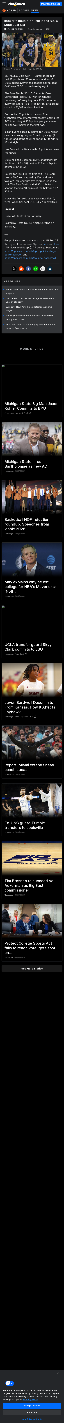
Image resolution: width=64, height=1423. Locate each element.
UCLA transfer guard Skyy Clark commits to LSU (28, 647)
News (35, 10)
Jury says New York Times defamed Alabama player (29, 309)
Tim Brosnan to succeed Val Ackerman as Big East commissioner (29, 885)
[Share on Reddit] (21, 268)
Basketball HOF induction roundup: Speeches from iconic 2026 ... (27, 524)
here (45, 244)
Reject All (32, 1412)
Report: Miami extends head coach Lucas (29, 767)
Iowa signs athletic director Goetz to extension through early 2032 (29, 317)
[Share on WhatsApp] (35, 268)
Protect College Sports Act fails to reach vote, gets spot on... (30, 948)
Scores (24, 10)
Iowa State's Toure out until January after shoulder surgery (32, 291)
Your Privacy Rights (32, 1419)
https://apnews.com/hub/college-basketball (30, 258)
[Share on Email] (42, 268)
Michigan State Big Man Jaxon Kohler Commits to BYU (32, 406)
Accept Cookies (32, 1405)
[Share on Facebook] (28, 268)
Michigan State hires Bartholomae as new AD (26, 464)
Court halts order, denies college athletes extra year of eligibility (30, 300)
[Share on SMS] (49, 268)
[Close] (58, 1373)
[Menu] (4, 4)
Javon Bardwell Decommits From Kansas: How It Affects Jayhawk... (30, 707)
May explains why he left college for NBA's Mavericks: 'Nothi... (30, 587)
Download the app (51, 4)
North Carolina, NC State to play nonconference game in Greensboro (30, 326)
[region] (32, 1396)
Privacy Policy (30, 1399)
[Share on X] (14, 268)
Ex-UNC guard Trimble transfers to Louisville (25, 825)
